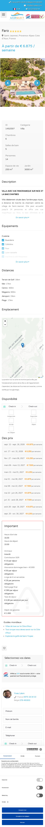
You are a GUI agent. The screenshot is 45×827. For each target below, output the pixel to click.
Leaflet (41, 377)
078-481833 (37, 2)
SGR (18, 673)
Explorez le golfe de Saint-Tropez (19, 636)
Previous (8, 83)
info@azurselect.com (34, 6)
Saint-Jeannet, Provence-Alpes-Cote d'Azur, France (21, 37)
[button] (22, 345)
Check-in (12, 406)
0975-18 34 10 (22, 2)
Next (37, 83)
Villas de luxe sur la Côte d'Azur (18, 626)
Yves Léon (19, 693)
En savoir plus (22, 217)
